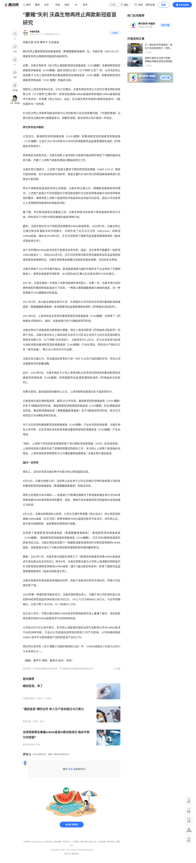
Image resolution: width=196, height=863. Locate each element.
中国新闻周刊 (29, 698)
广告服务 (75, 841)
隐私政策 (57, 841)
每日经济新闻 (29, 745)
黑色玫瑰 (27, 721)
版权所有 (75, 854)
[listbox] (71, 711)
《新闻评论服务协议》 (61, 754)
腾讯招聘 (83, 841)
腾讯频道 (111, 841)
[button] (165, 25)
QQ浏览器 (102, 841)
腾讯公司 (68, 854)
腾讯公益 (92, 841)
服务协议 (48, 841)
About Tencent (38, 841)
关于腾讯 (26, 841)
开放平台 (66, 841)
